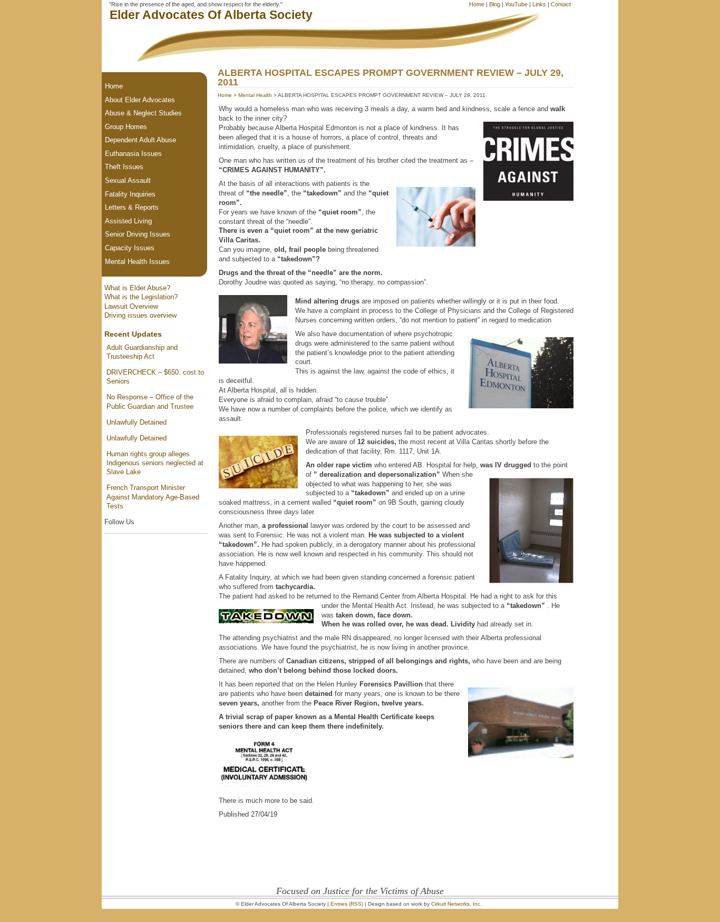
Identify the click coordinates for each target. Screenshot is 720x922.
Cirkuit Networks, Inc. (456, 904)
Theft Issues (124, 167)
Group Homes (126, 127)
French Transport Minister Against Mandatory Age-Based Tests (152, 497)
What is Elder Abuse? (137, 288)
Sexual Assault (128, 180)
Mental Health (255, 95)
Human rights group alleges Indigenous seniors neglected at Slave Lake (154, 463)
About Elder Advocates (140, 100)
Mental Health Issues (137, 262)
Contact (561, 4)
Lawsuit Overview (131, 306)
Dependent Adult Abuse (140, 140)
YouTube (516, 4)
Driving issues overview (140, 315)
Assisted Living (128, 221)
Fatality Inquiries (130, 194)
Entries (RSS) (346, 904)
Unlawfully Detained (136, 422)
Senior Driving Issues (137, 234)
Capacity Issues (129, 248)
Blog (494, 4)
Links (539, 4)
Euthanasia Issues (133, 154)
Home (476, 4)
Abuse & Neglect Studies (143, 113)
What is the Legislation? (141, 297)
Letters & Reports (132, 207)
